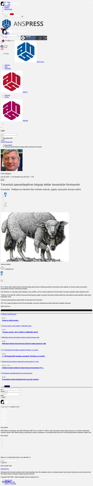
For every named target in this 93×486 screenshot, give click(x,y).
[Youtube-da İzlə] (2, 445)
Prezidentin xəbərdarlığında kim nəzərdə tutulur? (20, 379)
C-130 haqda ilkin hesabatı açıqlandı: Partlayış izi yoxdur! (23, 356)
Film (3, 424)
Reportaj (7, 95)
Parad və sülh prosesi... (10, 320)
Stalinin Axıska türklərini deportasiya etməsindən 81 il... (23, 368)
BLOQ (2, 180)
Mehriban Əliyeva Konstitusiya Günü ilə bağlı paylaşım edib (24, 344)
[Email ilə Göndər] (5, 206)
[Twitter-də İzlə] (2, 442)
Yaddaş (9, 365)
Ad (1, 390)
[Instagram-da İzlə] (2, 447)
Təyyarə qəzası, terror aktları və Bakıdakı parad (20, 332)
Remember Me (7, 138)
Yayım (3, 409)
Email (2, 391)
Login (2, 140)
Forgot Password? (7, 142)
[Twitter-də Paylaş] (5, 196)
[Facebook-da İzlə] (2, 439)
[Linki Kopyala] (5, 204)
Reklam (6, 7)
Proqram (4, 422)
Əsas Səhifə (8, 145)
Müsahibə (7, 68)
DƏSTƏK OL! (5, 469)
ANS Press (40, 62)
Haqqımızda (8, 9)
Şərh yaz (7, 386)
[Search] (12, 14)
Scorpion (67, 477)
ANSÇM (25, 121)
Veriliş (6, 97)
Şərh (2, 395)
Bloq (6, 67)
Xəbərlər (7, 65)
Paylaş (3, 397)
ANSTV (25, 92)
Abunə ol (3, 462)
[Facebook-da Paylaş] (5, 194)
